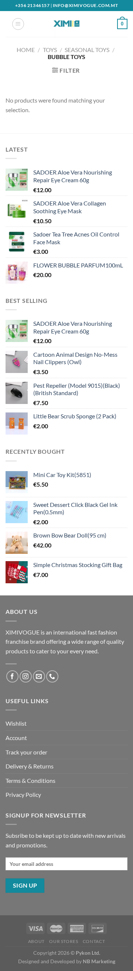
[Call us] (52, 676)
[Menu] (18, 24)
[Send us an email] (39, 676)
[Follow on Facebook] (12, 676)
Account (16, 737)
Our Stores (63, 941)
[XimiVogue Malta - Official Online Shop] (66, 24)
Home (26, 49)
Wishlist (16, 723)
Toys (50, 49)
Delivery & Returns (30, 766)
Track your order (26, 752)
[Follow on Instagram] (26, 676)
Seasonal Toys (87, 49)
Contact (94, 941)
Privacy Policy (23, 794)
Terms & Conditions (30, 780)
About (36, 941)
